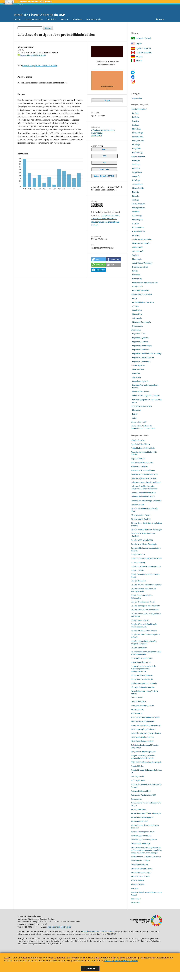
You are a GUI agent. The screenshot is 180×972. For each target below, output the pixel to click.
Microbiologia (137, 137)
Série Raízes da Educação (141, 872)
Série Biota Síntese (138, 809)
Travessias (135, 903)
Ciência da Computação (141, 322)
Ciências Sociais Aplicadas (141, 239)
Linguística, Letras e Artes (141, 406)
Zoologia (135, 125)
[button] (98, 259)
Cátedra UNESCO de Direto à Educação (146, 529)
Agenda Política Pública (140, 444)
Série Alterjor (136, 799)
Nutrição (135, 223)
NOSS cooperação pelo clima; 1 (143, 729)
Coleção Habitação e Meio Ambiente (145, 606)
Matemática (96, 135)
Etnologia (136, 168)
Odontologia (137, 215)
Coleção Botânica (138, 554)
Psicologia (136, 180)
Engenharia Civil (138, 334)
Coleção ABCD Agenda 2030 (142, 540)
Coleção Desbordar (138, 581)
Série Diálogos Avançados (141, 835)
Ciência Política (138, 188)
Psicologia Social (137, 776)
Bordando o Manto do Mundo (143, 470)
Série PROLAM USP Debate (141, 868)
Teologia (135, 200)
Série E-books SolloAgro (140, 843)
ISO (104, 163)
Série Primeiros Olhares (140, 860)
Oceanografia (137, 326)
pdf (108, 100)
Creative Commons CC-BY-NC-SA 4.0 (98, 931)
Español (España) (143, 48)
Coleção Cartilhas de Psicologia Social (146, 566)
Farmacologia (137, 133)
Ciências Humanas (138, 156)
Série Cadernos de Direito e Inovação (146, 813)
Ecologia (135, 113)
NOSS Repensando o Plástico (142, 737)
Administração (138, 251)
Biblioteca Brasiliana (139, 466)
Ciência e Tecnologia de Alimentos (146, 395)
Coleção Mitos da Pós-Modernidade (145, 610)
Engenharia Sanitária (140, 349)
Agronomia (136, 377)
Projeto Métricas (137, 766)
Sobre (63, 19)
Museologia (137, 259)
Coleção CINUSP (137, 570)
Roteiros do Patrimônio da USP (143, 795)
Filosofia (135, 196)
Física (134, 298)
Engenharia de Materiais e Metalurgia (147, 353)
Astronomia (137, 318)
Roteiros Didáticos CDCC (140, 791)
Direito (135, 271)
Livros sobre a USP (138, 422)
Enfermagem (137, 219)
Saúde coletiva (138, 227)
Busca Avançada (94, 19)
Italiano (138, 60)
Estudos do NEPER (138, 701)
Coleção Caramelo (138, 562)
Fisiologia (136, 144)
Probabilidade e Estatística (143, 302)
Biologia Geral (138, 140)
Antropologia (137, 184)
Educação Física (138, 208)
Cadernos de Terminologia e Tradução (146, 500)
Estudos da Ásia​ (137, 697)
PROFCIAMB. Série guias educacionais (146, 762)
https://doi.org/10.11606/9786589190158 (39, 65)
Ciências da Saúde (138, 204)
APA (104, 156)
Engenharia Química (140, 338)
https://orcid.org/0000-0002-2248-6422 (33, 55)
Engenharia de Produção (142, 345)
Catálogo (17, 19)
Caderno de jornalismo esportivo (144, 474)
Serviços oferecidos (34, 19)
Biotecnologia (137, 152)
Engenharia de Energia (141, 361)
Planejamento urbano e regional (145, 282)
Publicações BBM (138, 780)
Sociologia (136, 164)
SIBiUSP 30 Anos (137, 880)
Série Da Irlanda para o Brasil (142, 832)
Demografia (137, 279)
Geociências (137, 310)
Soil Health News (138, 884)
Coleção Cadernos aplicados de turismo (146, 558)
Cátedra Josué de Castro (140, 515)
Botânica (135, 117)
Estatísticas (51, 19)
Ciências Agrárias (138, 365)
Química (135, 306)
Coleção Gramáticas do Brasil (142, 602)
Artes (134, 418)
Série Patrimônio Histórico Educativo (146, 857)
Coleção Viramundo (139, 648)
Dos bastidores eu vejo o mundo (144, 683)
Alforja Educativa (138, 440)
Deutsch (139, 56)
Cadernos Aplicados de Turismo (143, 478)
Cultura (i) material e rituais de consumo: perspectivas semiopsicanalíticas (143, 669)
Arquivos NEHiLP (138, 458)
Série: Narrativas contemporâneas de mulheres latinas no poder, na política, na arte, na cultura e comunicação (146, 850)
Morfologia (136, 129)
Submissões (77, 19)
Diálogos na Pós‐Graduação (142, 679)
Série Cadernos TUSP (139, 821)
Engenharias (97, 133)
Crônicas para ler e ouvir (141, 662)
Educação (136, 160)
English (138, 43)
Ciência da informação (141, 243)
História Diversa (137, 709)
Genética (135, 121)
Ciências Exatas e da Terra (103, 130)
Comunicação (137, 247)
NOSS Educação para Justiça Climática (146, 733)
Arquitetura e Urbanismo (142, 263)
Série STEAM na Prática (140, 876)
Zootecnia (136, 373)
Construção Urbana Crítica (141, 658)
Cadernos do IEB (137, 504)
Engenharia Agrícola (140, 381)
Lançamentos (136, 98)
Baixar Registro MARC (104, 176)
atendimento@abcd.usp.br (59, 927)
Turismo (135, 255)
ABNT (104, 149)
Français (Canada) (143, 52)
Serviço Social (137, 286)
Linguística (136, 410)
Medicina (136, 211)
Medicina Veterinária (140, 391)
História (135, 192)
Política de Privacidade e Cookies (121, 960)
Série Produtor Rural (139, 864)
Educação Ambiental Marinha (143, 687)
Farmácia (136, 235)
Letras (134, 414)
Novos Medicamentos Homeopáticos (145, 725)
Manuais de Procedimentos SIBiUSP (145, 717)
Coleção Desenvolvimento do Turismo (146, 585)
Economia (136, 275)
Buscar (161, 19)
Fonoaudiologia (138, 231)
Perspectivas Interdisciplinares (143, 751)
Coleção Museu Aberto (140, 620)
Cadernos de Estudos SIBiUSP (143, 496)
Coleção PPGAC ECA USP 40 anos (144, 630)
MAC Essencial (136, 713)
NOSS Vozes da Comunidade (142, 741)
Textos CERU (136, 899)
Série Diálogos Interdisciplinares (144, 839)
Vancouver (104, 169)
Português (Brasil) (143, 38)
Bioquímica (136, 148)
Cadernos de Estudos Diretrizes (143, 493)
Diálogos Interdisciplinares (142, 675)
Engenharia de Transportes (143, 357)
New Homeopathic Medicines (142, 721)
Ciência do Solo (138, 369)
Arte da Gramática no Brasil (142, 462)
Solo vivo (134, 888)
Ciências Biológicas (138, 109)
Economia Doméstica (140, 290)
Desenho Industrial (140, 267)
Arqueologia (137, 172)
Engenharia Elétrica (140, 341)
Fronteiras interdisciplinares (142, 705)
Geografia (136, 176)
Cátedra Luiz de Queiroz (140, 519)
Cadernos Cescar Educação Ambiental (146, 482)
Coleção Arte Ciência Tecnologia (144, 544)
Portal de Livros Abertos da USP (39, 14)
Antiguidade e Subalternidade (143, 448)
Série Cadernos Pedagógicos (142, 817)
